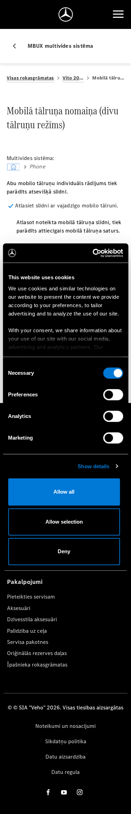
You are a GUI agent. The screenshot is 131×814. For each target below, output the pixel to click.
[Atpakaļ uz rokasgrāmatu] (17, 46)
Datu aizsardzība (65, 756)
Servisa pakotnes (27, 642)
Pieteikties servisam (31, 596)
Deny (64, 551)
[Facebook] (48, 792)
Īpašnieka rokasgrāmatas (37, 664)
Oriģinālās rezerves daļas (37, 653)
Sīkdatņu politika (65, 741)
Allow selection (64, 522)
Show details (93, 466)
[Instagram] (79, 792)
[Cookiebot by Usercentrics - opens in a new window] (93, 253)
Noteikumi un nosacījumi (65, 726)
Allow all (63, 492)
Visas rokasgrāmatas (30, 78)
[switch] (113, 394)
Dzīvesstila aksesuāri (32, 619)
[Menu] (118, 14)
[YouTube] (64, 792)
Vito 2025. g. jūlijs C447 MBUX (73, 78)
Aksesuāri (18, 608)
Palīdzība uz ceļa (27, 630)
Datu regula (65, 772)
